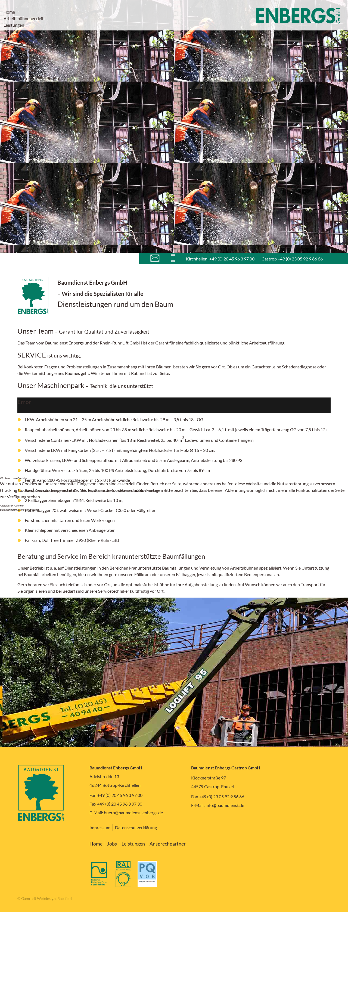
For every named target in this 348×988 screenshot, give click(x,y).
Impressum (32, 509)
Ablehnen (19, 505)
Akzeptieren (6, 505)
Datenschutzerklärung (12, 509)
